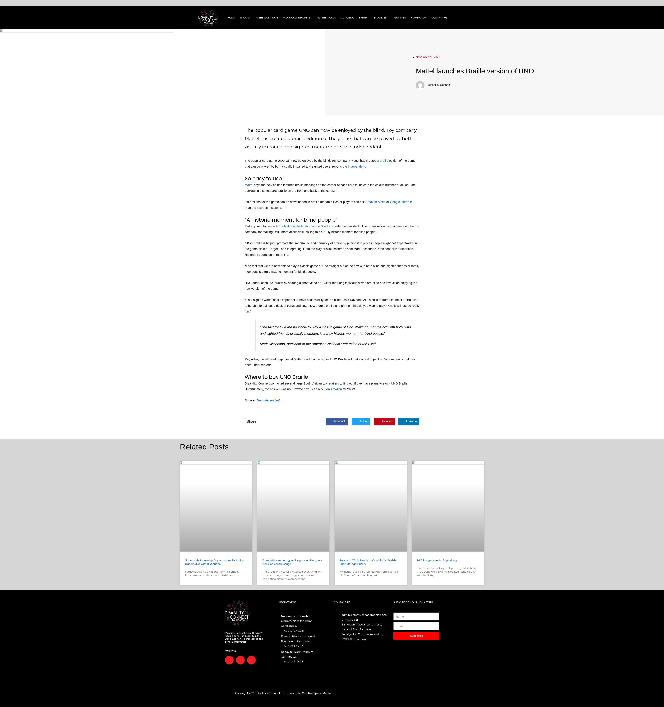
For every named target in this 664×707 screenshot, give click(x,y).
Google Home (399, 202)
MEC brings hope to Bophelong (437, 560)
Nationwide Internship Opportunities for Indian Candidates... (296, 620)
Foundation (418, 17)
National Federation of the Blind (306, 226)
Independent (356, 166)
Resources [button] (379, 17)
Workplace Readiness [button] (296, 17)
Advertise (400, 17)
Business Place (326, 17)
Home (231, 17)
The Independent (268, 400)
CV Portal (347, 17)
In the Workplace (267, 17)
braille (384, 160)
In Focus (245, 17)
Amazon (336, 389)
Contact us (439, 17)
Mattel (249, 185)
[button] (337, 421)
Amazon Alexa (375, 202)
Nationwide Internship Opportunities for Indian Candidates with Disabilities (214, 562)
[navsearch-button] (467, 17)
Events (363, 17)
